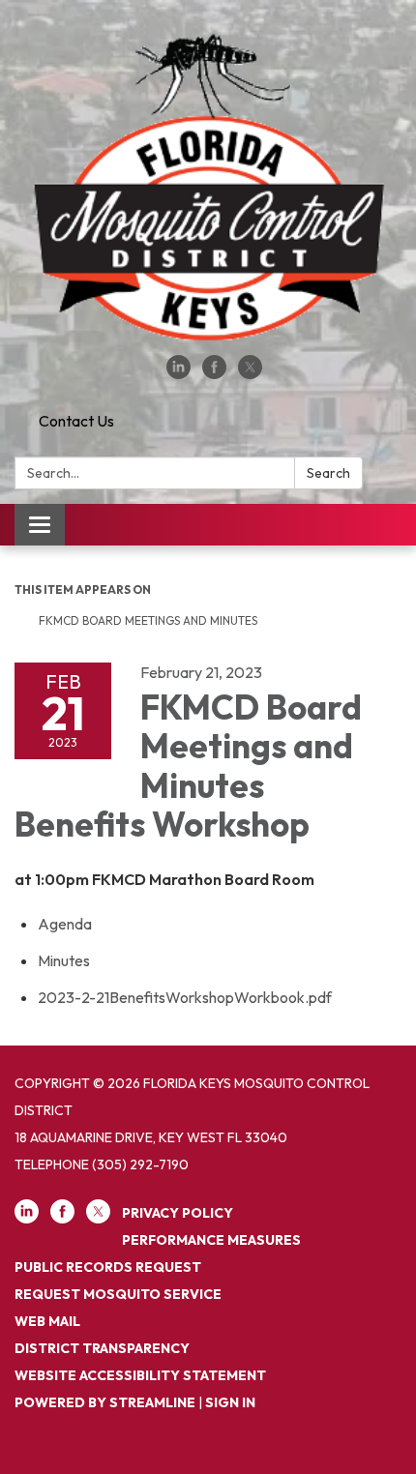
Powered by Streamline (105, 1402)
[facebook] (214, 373)
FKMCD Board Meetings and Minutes (149, 620)
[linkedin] (178, 373)
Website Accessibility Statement (140, 1375)
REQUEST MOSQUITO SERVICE (118, 1294)
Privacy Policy (177, 1213)
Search (328, 473)
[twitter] (250, 373)
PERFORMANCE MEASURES (211, 1240)
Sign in (230, 1402)
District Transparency (102, 1348)
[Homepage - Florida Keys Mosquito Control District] (208, 187)
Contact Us (76, 420)
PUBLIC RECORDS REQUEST (108, 1267)
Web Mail (47, 1321)
